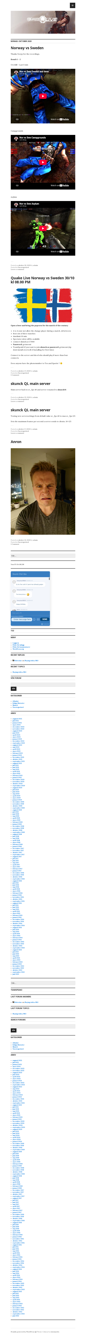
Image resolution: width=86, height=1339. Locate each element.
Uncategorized (23, 267)
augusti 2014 (17, 928)
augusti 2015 (17, 903)
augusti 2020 (17, 788)
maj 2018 (16, 838)
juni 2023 (16, 733)
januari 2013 (17, 964)
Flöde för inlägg (18, 645)
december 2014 (18, 919)
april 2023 (16, 735)
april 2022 (16, 749)
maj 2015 (16, 909)
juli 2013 (16, 952)
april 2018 (16, 840)
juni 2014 (16, 930)
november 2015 (18, 897)
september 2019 (19, 808)
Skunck (15, 705)
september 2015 (19, 901)
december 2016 (18, 873)
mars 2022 (16, 751)
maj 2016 (16, 887)
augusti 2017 (17, 857)
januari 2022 (17, 755)
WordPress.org (18, 649)
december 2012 (18, 966)
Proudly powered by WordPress (22, 1332)
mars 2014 (16, 936)
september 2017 (19, 855)
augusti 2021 (17, 763)
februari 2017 (17, 869)
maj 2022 (16, 747)
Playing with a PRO (31, 661)
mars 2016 (16, 891)
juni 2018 (16, 836)
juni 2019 (16, 814)
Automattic (55, 1332)
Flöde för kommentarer (21, 647)
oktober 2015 (17, 899)
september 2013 (19, 948)
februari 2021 (18, 775)
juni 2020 (16, 792)
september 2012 (19, 972)
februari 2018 (18, 844)
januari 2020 (17, 800)
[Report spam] (36, 581)
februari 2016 (18, 893)
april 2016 (16, 889)
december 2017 (18, 848)
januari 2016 (17, 895)
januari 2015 (17, 917)
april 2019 (16, 818)
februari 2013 (18, 962)
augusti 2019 (17, 810)
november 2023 (18, 729)
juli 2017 (15, 859)
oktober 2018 (17, 830)
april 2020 (16, 796)
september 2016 (19, 879)
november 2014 (18, 921)
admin (35, 265)
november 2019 (18, 804)
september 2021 (19, 761)
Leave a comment (17, 269)
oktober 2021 (17, 759)
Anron (16, 441)
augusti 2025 (17, 719)
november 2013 (18, 944)
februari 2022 (18, 753)
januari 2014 (17, 940)
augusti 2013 (17, 950)
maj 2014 (16, 932)
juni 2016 (16, 885)
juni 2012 (16, 974)
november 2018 (18, 828)
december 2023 (18, 727)
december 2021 (18, 757)
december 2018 (18, 826)
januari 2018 (17, 846)
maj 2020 (16, 794)
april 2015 (16, 911)
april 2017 (16, 865)
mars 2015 (16, 913)
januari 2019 (17, 824)
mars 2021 (16, 773)
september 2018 (19, 832)
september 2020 (19, 786)
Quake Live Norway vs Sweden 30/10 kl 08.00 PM (42, 279)
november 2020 (18, 782)
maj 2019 (16, 816)
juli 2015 (15, 905)
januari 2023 (17, 739)
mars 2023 (16, 737)
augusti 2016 (17, 881)
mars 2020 (17, 798)
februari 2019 (18, 822)
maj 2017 (16, 863)
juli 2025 (16, 721)
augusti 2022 (17, 745)
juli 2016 (16, 883)
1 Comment (15, 375)
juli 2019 (16, 812)
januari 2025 (17, 723)
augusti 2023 (17, 731)
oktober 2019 (17, 806)
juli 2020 (16, 790)
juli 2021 (16, 765)
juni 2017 (16, 861)
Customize (46, 624)
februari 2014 (18, 938)
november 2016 (18, 875)
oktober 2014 (17, 923)
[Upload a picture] (38, 619)
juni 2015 (16, 907)
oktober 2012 (17, 970)
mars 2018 (16, 842)
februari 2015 (17, 915)
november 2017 (18, 850)
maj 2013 (16, 956)
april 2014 (16, 934)
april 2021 (16, 771)
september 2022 (19, 743)
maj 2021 (16, 769)
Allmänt (15, 701)
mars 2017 (16, 867)
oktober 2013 (17, 946)
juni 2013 (16, 954)
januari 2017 (17, 871)
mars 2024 (16, 725)
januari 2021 (17, 778)
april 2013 (16, 958)
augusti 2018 (17, 834)
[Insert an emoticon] (34, 619)
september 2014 (19, 925)
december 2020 (18, 780)
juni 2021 (16, 767)
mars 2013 (16, 960)
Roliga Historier (18, 703)
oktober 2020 (18, 784)
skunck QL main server (30, 383)
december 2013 (18, 942)
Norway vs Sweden (27, 47)
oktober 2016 (17, 877)
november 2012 (18, 968)
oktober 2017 (17, 853)
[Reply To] (38, 581)
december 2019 (18, 802)
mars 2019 (16, 820)
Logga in (16, 643)
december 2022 (18, 741)
